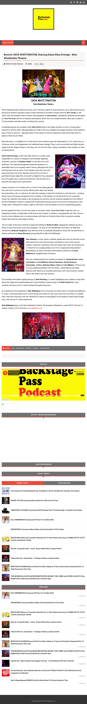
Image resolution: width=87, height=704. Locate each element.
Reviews (28, 348)
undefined (82, 596)
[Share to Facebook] (41, 64)
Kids (13, 348)
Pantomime (20, 348)
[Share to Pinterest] (43, 64)
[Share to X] (39, 64)
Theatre (35, 348)
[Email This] (35, 64)
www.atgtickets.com (34, 308)
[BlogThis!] (37, 64)
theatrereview (45, 348)
